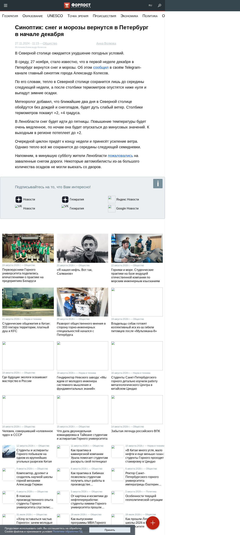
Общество (50, 43)
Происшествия (104, 16)
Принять (110, 529)
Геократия (10, 16)
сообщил (101, 67)
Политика (150, 16)
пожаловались (120, 156)
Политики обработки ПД (67, 531)
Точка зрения (78, 16)
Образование (32, 16)
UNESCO (55, 16)
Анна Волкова (106, 43)
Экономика (129, 16)
